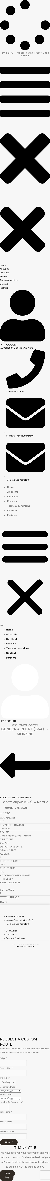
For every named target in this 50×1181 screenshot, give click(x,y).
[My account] (22, 341)
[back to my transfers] (25, 793)
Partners (12, 515)
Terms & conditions (18, 506)
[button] (25, 129)
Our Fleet (12, 496)
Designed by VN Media (25, 946)
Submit (9, 1142)
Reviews (12, 501)
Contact (12, 510)
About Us (12, 491)
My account (9, 344)
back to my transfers (15, 797)
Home (10, 487)
